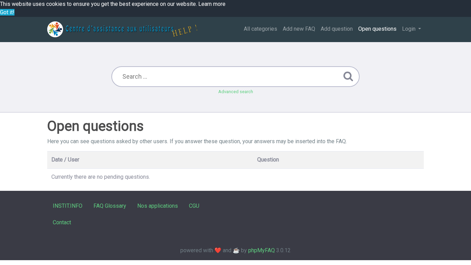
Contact (62, 222)
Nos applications (157, 206)
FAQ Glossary (109, 206)
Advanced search (235, 91)
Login (409, 29)
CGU (194, 206)
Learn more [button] (212, 4)
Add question (337, 29)
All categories (260, 29)
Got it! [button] (7, 12)
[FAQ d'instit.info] (122, 29)
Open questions (377, 29)
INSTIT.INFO (67, 206)
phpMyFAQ (261, 250)
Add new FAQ (299, 29)
